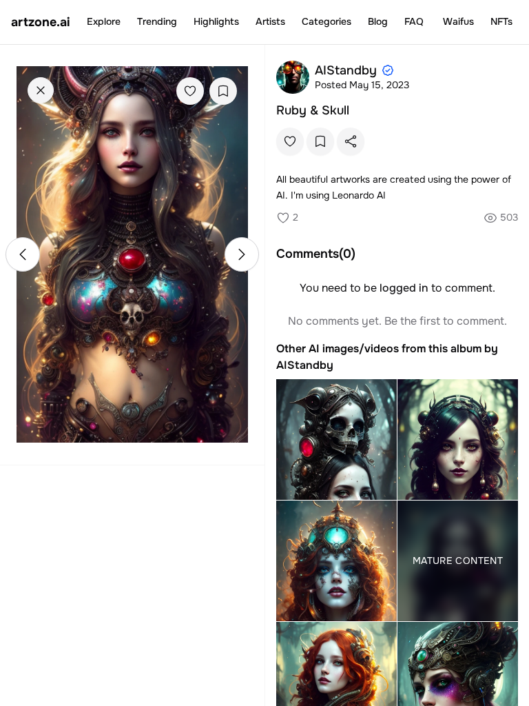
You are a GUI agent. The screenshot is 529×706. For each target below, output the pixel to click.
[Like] (190, 91)
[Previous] (23, 254)
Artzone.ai (40, 22)
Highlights (216, 21)
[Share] (350, 141)
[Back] (41, 90)
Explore (104, 21)
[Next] (242, 254)
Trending (157, 21)
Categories (326, 21)
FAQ (414, 21)
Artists (270, 21)
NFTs (501, 21)
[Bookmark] (223, 91)
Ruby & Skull (312, 110)
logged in (404, 288)
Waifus (458, 21)
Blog (378, 21)
